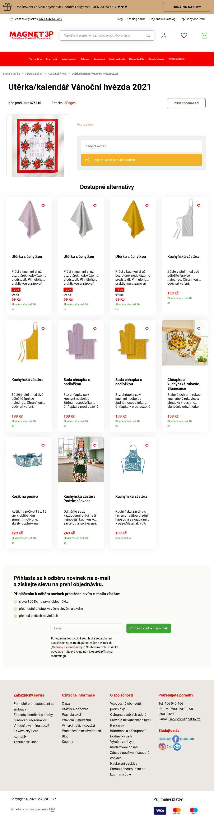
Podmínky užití (121, 736)
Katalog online (136, 19)
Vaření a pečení (69, 59)
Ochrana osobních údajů (128, 715)
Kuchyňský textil (57, 73)
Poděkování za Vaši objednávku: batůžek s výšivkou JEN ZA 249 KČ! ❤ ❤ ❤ (71, 7)
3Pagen (70, 103)
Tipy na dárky (35, 59)
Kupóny (67, 742)
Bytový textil (51, 59)
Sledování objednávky (30, 720)
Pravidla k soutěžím (76, 720)
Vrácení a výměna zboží (31, 726)
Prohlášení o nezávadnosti (81, 731)
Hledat (147, 35)
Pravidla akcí (71, 715)
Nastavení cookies (123, 763)
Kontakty (20, 737)
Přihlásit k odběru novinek (149, 628)
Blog (120, 19)
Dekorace (85, 59)
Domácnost (99, 59)
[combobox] (100, 35)
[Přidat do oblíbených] (43, 205)
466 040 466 (173, 703)
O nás (66, 703)
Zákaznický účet (26, 731)
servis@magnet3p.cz (184, 719)
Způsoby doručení (193, 19)
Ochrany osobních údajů (68, 647)
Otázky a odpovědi (75, 709)
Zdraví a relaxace (156, 59)
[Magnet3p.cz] (31, 35)
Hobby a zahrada (117, 59)
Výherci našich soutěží (78, 725)
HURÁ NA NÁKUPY (187, 7)
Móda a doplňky (136, 59)
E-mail (58, 628)
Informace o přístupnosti (128, 731)
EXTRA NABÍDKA (177, 59)
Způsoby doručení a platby (33, 715)
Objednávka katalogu (163, 19)
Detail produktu (47, 307)
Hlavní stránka (11, 73)
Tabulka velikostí (26, 742)
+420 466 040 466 (50, 19)
